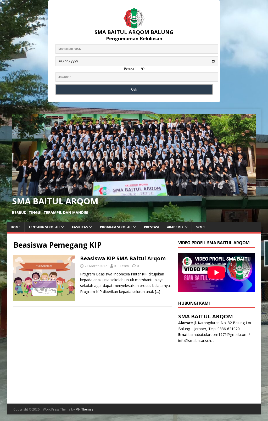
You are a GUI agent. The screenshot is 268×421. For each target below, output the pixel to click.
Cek (134, 89)
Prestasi (151, 227)
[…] (157, 291)
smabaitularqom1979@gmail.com (219, 334)
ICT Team (121, 265)
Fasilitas (80, 227)
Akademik (175, 227)
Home (15, 227)
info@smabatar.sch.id (196, 340)
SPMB (200, 227)
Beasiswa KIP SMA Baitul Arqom (123, 258)
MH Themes (84, 409)
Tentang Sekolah (44, 227)
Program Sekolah (116, 227)
